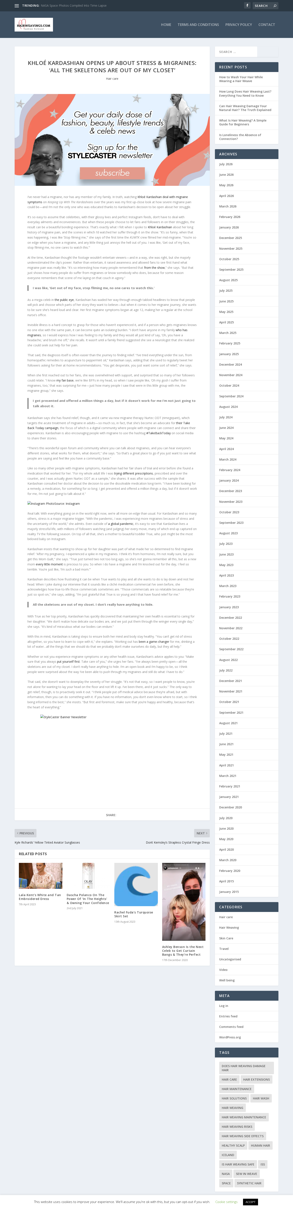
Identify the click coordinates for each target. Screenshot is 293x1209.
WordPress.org (230, 1037)
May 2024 (226, 438)
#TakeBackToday (158, 433)
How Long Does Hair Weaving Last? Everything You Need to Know (245, 93)
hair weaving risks (237, 1127)
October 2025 (229, 259)
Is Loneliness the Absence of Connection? (240, 137)
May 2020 (226, 839)
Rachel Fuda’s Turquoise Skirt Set (133, 914)
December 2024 (230, 364)
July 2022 (226, 670)
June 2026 (226, 175)
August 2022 (228, 660)
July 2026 (226, 164)
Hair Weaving (229, 927)
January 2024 (229, 480)
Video (223, 970)
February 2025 (229, 343)
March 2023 (227, 586)
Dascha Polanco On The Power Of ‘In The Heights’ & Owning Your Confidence (88, 899)
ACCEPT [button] (250, 1202)
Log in (223, 1006)
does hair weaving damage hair (244, 1068)
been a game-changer (154, 642)
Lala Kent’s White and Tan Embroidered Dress (40, 897)
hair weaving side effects (243, 1136)
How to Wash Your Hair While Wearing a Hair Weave (241, 79)
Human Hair (260, 1145)
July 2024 (226, 417)
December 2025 (230, 238)
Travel (224, 949)
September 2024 (231, 396)
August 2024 (228, 407)
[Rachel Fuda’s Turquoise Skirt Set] (136, 884)
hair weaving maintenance (244, 1117)
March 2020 (227, 860)
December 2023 (230, 491)
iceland (228, 1155)
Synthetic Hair (249, 1183)
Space (226, 1183)
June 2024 (226, 428)
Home (166, 25)
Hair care (112, 79)
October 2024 (229, 385)
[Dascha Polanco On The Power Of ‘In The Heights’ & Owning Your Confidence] (88, 876)
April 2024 (226, 449)
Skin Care (226, 938)
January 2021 (229, 797)
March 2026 (227, 206)
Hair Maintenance (237, 1089)
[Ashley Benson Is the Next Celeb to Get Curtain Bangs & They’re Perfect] (184, 902)
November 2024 (230, 375)
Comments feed (231, 1027)
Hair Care (229, 1079)
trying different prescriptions (133, 473)
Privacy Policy (238, 25)
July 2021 (226, 733)
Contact (266, 25)
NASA (226, 1174)
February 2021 (229, 786)
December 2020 (230, 807)
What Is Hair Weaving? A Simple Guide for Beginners (242, 122)
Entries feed (228, 1016)
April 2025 (226, 322)
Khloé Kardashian (160, 227)
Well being (227, 980)
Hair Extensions (256, 1079)
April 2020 (226, 849)
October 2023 (229, 512)
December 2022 (230, 618)
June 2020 (226, 828)
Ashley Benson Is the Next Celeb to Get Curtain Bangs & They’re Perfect (183, 951)
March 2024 (227, 459)
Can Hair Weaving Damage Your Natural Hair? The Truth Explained (245, 108)
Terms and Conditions (198, 25)
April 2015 (226, 881)
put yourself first (68, 661)
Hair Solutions (234, 1098)
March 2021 (227, 776)
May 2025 (226, 312)
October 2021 (229, 702)
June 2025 (226, 301)
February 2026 (229, 217)
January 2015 (229, 892)
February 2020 (229, 871)
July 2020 (226, 818)
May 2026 (226, 185)
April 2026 (226, 196)
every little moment (49, 564)
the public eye (64, 300)
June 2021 (226, 744)
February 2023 (229, 596)
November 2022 (230, 628)
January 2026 (229, 227)
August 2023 (228, 533)
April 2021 (226, 765)
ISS (263, 1164)
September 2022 (231, 649)
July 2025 (226, 290)
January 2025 (229, 354)
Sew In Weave (246, 1174)
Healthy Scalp (233, 1145)
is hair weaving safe (238, 1164)
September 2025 (231, 269)
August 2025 (228, 280)
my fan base (65, 380)
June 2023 (226, 554)
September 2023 (231, 523)
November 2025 (230, 248)
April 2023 (226, 575)
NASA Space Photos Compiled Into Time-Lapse (74, 5)
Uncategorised (230, 959)
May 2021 (226, 754)
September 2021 (231, 712)
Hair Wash (261, 1098)
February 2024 (229, 470)
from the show (154, 268)
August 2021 (228, 723)
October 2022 (229, 639)
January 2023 (229, 607)
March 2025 (227, 333)
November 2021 (230, 691)
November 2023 (230, 502)
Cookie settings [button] (226, 1202)
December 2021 (230, 681)
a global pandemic (120, 524)
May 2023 (226, 565)
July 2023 (226, 544)
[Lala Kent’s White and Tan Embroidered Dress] (40, 876)
